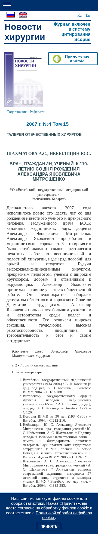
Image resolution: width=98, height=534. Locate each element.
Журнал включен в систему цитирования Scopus (72, 32)
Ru (79, 15)
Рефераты (37, 112)
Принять (49, 526)
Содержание (17, 112)
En (88, 15)
